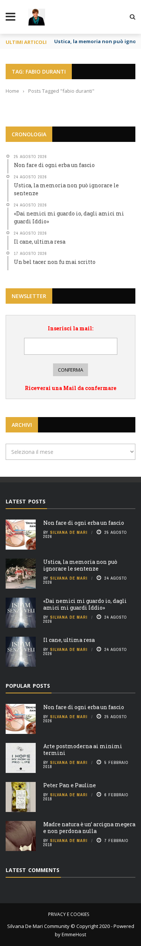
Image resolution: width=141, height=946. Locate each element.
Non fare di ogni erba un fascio (83, 522)
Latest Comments (32, 870)
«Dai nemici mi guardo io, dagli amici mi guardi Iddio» (85, 604)
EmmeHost (73, 934)
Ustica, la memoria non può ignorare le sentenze (80, 565)
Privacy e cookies (68, 914)
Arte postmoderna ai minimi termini (82, 749)
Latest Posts (25, 501)
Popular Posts (28, 685)
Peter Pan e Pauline (69, 785)
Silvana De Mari (69, 532)
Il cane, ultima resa (69, 639)
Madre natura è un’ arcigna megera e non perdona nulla (89, 828)
